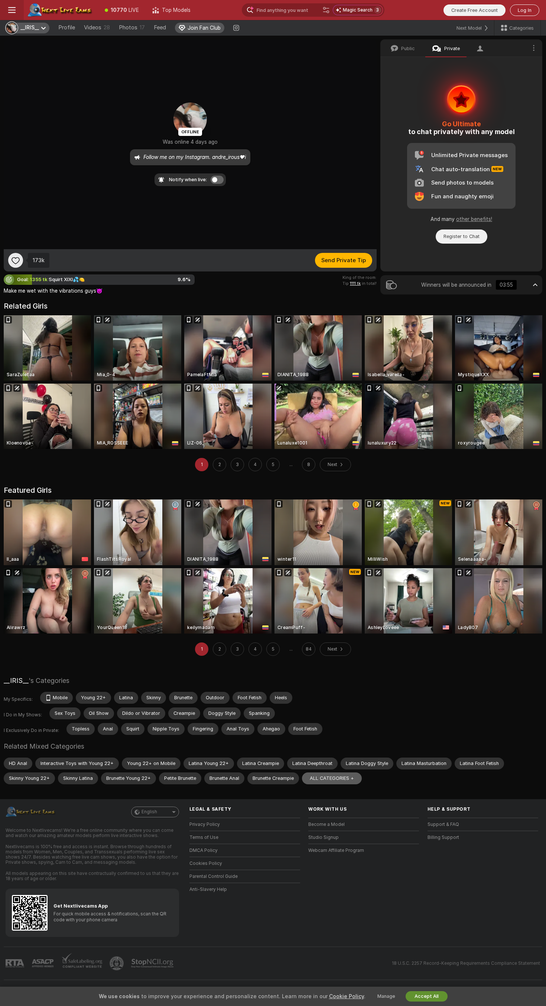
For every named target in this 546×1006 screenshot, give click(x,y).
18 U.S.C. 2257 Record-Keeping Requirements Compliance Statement (466, 963)
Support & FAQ (443, 824)
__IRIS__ (16, 680)
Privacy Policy (204, 824)
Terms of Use (203, 837)
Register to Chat (461, 236)
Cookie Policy (346, 996)
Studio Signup (323, 837)
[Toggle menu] (12, 10)
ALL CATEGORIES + (332, 778)
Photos (132, 27)
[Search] (326, 10)
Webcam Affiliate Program (336, 850)
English (149, 811)
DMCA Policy (203, 850)
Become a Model (326, 824)
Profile (66, 27)
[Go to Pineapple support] (117, 963)
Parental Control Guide (213, 876)
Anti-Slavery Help (208, 889)
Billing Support (443, 837)
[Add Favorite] (15, 260)
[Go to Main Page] (61, 10)
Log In (525, 10)
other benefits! (474, 219)
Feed (160, 27)
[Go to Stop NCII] (153, 963)
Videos (97, 27)
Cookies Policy (205, 863)
